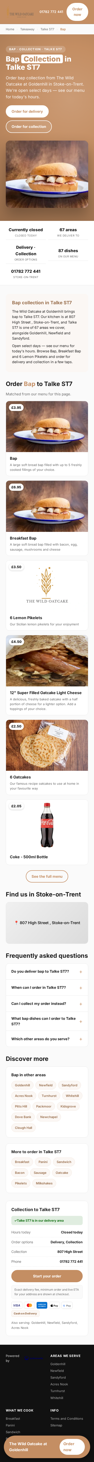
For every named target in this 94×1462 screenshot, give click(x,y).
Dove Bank (23, 1117)
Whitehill (72, 1096)
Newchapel (48, 1117)
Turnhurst (49, 1096)
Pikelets (21, 1183)
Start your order (47, 1276)
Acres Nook (24, 1096)
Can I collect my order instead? (38, 1003)
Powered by (12, 1358)
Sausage (40, 1173)
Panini (43, 1162)
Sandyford (69, 1085)
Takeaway (27, 29)
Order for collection (29, 126)
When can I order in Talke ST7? (38, 987)
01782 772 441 (51, 12)
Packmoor (43, 1106)
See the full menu (47, 876)
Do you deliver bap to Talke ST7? (40, 971)
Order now (77, 12)
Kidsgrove (68, 1106)
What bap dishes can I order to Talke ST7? (43, 1021)
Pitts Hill (21, 1106)
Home (10, 29)
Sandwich (64, 1162)
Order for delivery (27, 111)
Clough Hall (23, 1128)
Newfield (46, 1085)
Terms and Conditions (66, 1418)
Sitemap (56, 1425)
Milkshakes (44, 1183)
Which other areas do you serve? (40, 1039)
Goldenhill (22, 1085)
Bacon (20, 1173)
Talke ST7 (47, 29)
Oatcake (62, 1173)
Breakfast (22, 1162)
